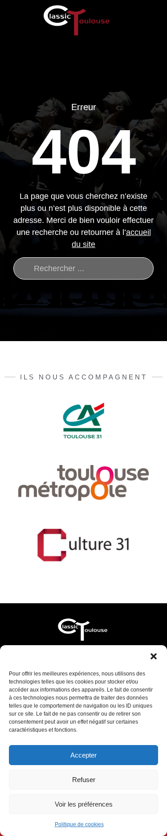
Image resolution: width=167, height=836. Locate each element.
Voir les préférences (84, 804)
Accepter (83, 755)
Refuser (83, 779)
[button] (153, 656)
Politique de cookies (79, 824)
